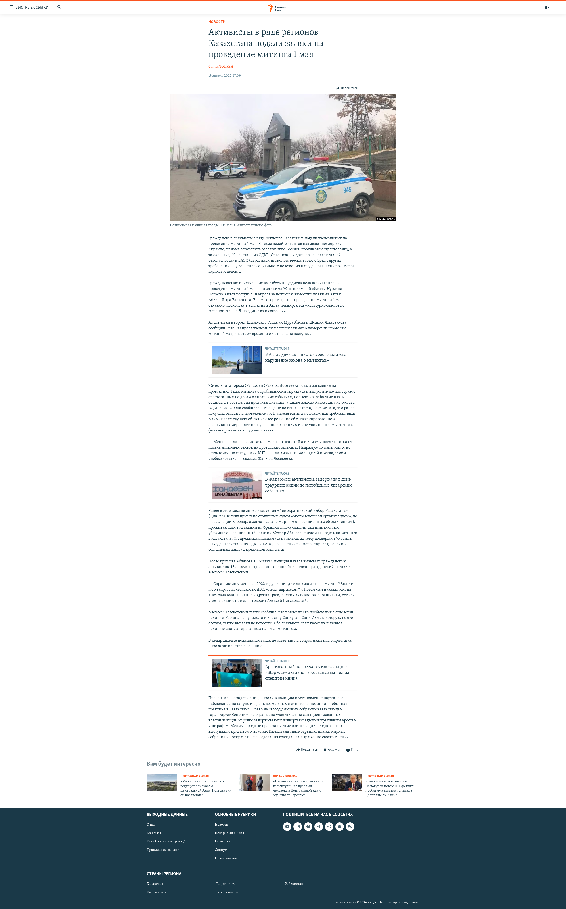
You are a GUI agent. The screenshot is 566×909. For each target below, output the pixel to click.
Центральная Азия (194, 776)
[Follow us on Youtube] (287, 826)
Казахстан (155, 884)
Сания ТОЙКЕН (220, 67)
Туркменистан (227, 892)
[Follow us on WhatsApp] (329, 826)
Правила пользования (164, 850)
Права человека (285, 776)
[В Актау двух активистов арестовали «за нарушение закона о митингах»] (237, 360)
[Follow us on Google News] (339, 826)
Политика (223, 841)
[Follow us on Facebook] (308, 826)
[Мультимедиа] (547, 7)
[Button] (347, 88)
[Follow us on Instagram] (297, 826)
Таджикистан (227, 884)
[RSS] (350, 826)
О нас (151, 825)
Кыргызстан (156, 892)
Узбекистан (294, 884)
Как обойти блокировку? (166, 841)
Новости (217, 22)
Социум (221, 850)
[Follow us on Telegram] (318, 826)
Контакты (154, 833)
